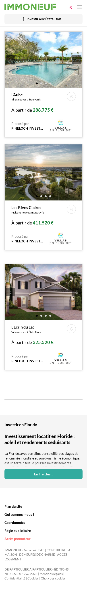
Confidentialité (14, 578)
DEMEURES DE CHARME (37, 554)
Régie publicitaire (17, 531)
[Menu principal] (79, 7)
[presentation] (10, 59)
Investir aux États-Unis (44, 19)
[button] (37, 83)
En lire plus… (43, 474)
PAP (41, 550)
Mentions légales (51, 574)
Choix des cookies (53, 578)
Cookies (33, 578)
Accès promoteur (17, 539)
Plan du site (13, 506)
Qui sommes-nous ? (19, 514)
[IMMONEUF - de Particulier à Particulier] (30, 6)
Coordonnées (14, 522)
